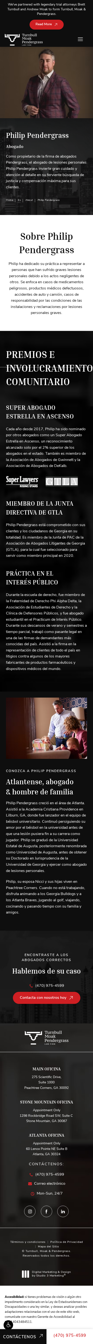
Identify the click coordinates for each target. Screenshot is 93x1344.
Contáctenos (19, 1337)
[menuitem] (30, 1211)
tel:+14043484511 (18, 1322)
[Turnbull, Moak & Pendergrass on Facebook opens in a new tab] (46, 1211)
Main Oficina (46, 1068)
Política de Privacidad (66, 1242)
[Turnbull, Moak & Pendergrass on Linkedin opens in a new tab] (63, 1211)
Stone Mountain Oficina (46, 1102)
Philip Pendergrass (49, 200)
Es (19, 200)
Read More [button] (44, 24)
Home (9, 200)
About (29, 200)
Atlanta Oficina (46, 1135)
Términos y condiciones (28, 1242)
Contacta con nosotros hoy (43, 998)
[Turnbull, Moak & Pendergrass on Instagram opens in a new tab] (30, 1211)
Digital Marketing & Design (51, 1274)
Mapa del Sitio (48, 1246)
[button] (8, 1325)
